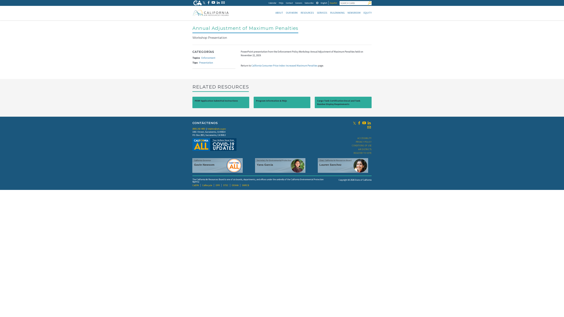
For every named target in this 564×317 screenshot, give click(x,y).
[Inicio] (210, 12)
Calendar (272, 2)
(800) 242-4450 (198, 128)
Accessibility (364, 138)
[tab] (317, 3)
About (279, 12)
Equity (368, 12)
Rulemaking (337, 12)
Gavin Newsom (204, 164)
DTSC (225, 185)
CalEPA (195, 185)
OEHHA (235, 185)
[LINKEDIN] (218, 2)
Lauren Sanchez (330, 164)
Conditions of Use (362, 145)
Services (322, 12)
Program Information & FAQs (271, 100)
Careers (298, 2)
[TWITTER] (204, 2)
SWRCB (245, 185)
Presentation (206, 62)
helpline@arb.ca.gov (217, 128)
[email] (369, 127)
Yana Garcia (265, 164)
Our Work (292, 12)
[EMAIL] (223, 2)
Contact (289, 2)
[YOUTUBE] (213, 2)
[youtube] (364, 123)
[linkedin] (369, 123)
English (324, 2)
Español (333, 2)
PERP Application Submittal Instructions (216, 100)
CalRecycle (207, 185)
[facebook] (359, 123)
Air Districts (365, 149)
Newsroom (354, 12)
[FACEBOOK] (208, 2)
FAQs (281, 2)
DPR (218, 185)
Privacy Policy (364, 141)
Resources (307, 12)
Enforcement (208, 57)
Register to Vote (363, 153)
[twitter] (354, 123)
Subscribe (309, 2)
